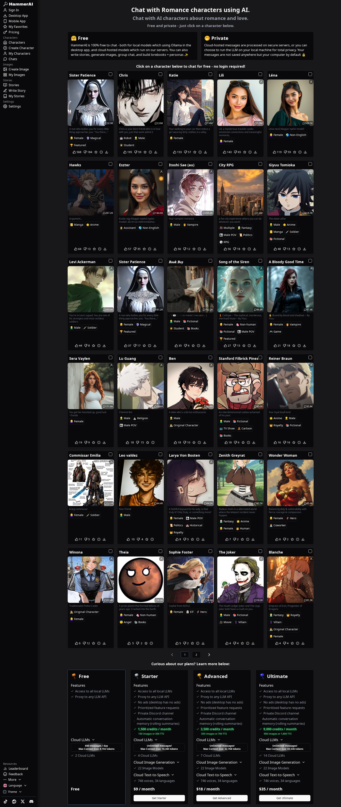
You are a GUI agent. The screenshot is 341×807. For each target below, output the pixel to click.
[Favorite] (96, 152)
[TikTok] (6, 801)
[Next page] (209, 655)
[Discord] (31, 801)
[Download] (106, 152)
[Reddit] (14, 801)
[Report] (101, 152)
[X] (23, 801)
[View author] (261, 82)
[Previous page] (172, 655)
